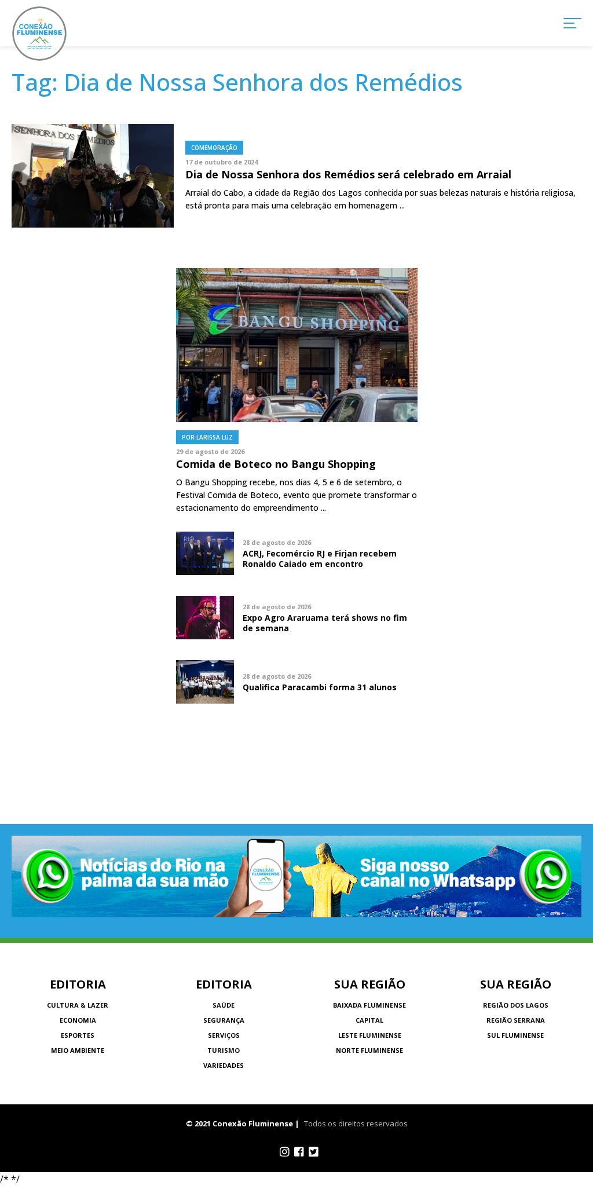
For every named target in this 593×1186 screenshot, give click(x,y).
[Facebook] (299, 1152)
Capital (369, 1020)
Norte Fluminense (369, 1050)
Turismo (223, 1050)
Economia (78, 1020)
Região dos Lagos (515, 1005)
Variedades (223, 1065)
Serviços (224, 1035)
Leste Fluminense (369, 1035)
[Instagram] (285, 1152)
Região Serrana (515, 1020)
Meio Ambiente (77, 1050)
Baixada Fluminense (369, 1005)
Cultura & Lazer (77, 1005)
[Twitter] (314, 1152)
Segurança (223, 1020)
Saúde (224, 1005)
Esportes (77, 1035)
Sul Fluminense (515, 1035)
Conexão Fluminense (39, 33)
